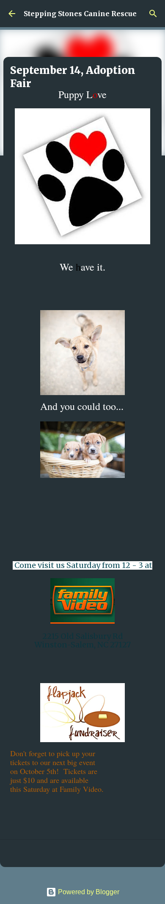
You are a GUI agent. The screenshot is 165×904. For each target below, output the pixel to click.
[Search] (153, 13)
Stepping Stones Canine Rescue (80, 13)
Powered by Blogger (87, 892)
